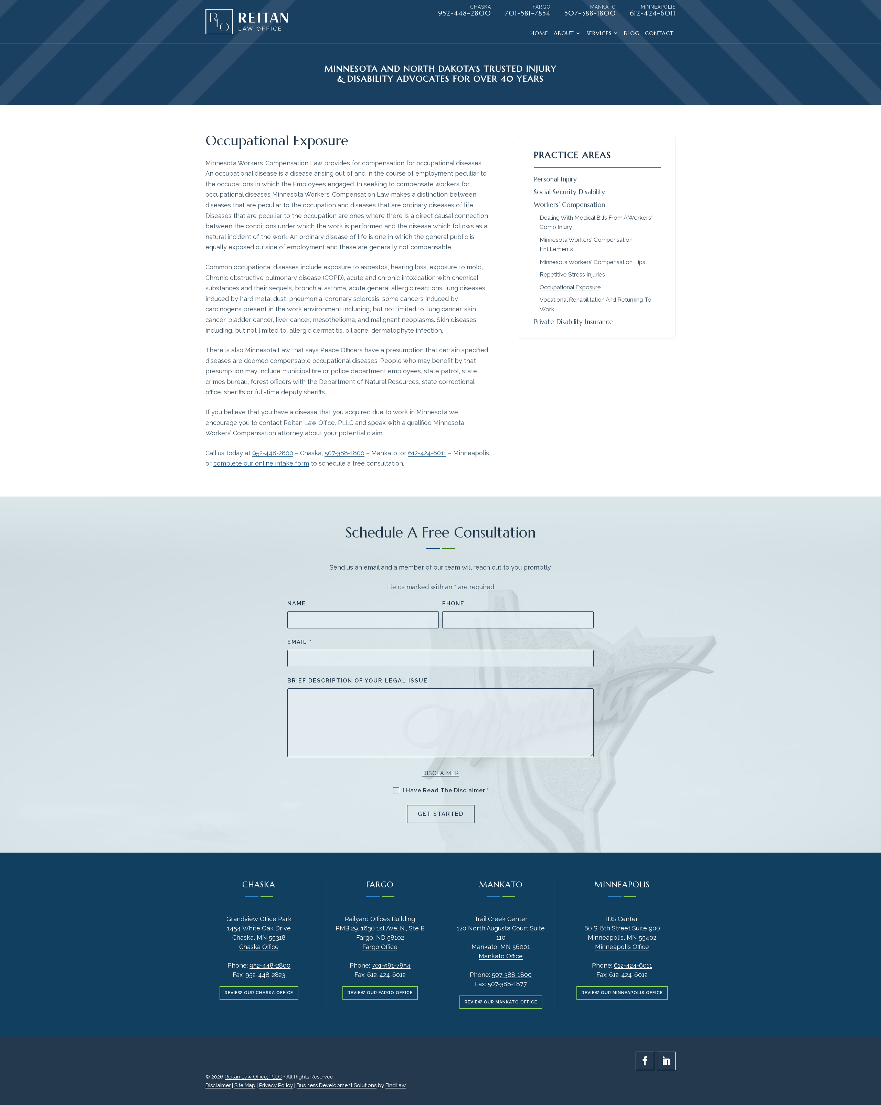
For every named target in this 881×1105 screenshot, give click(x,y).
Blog (631, 34)
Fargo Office (379, 946)
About (564, 34)
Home (539, 34)
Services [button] (599, 34)
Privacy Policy (276, 1085)
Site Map (244, 1085)
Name (296, 603)
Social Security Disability (569, 192)
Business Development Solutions (336, 1085)
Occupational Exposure (570, 287)
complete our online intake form (261, 463)
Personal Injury (555, 179)
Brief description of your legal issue (357, 680)
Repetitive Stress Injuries (572, 274)
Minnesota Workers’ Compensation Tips (592, 262)
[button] (874, 1055)
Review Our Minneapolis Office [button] (622, 992)
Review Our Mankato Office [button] (501, 1002)
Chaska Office (259, 946)
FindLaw (395, 1085)
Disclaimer (440, 773)
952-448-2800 (464, 13)
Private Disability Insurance (573, 321)
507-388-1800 (590, 13)
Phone (453, 603)
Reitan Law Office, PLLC (253, 1077)
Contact (659, 34)
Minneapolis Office (622, 946)
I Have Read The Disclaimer (446, 790)
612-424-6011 (653, 13)
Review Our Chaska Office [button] (259, 992)
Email (299, 642)
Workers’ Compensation (569, 204)
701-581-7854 (528, 13)
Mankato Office (501, 956)
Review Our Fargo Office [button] (380, 992)
